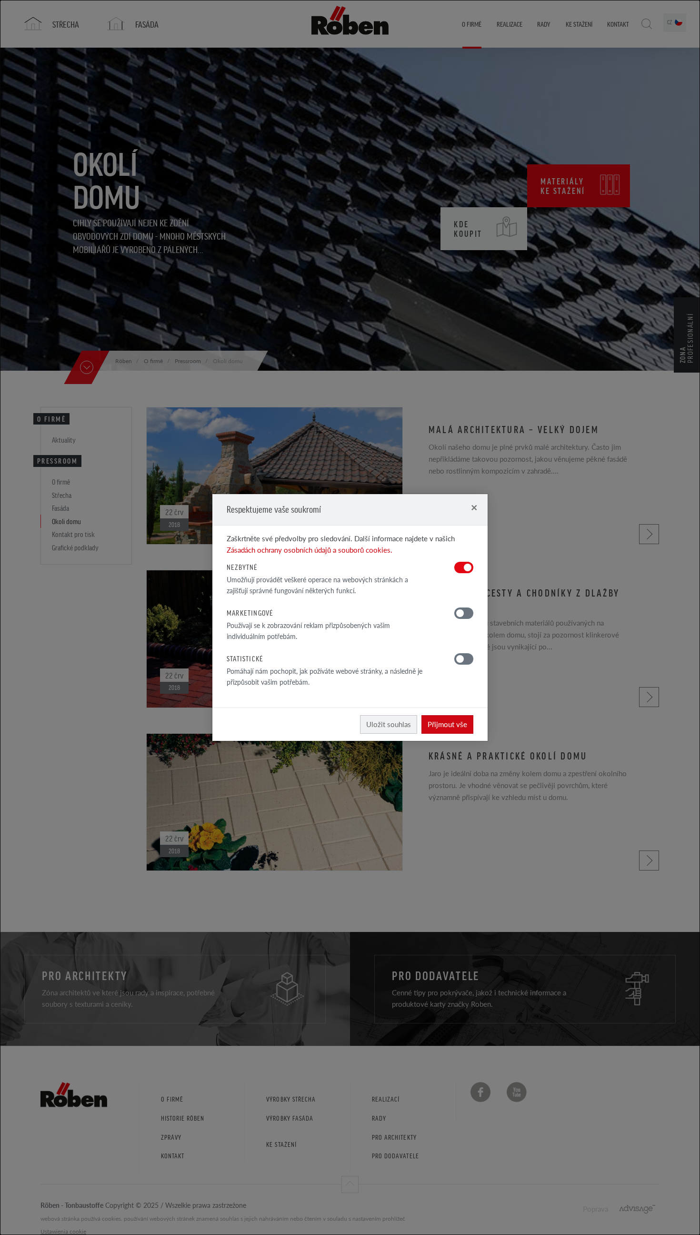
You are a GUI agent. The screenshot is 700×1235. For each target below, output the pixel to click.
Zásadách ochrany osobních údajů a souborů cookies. (309, 550)
